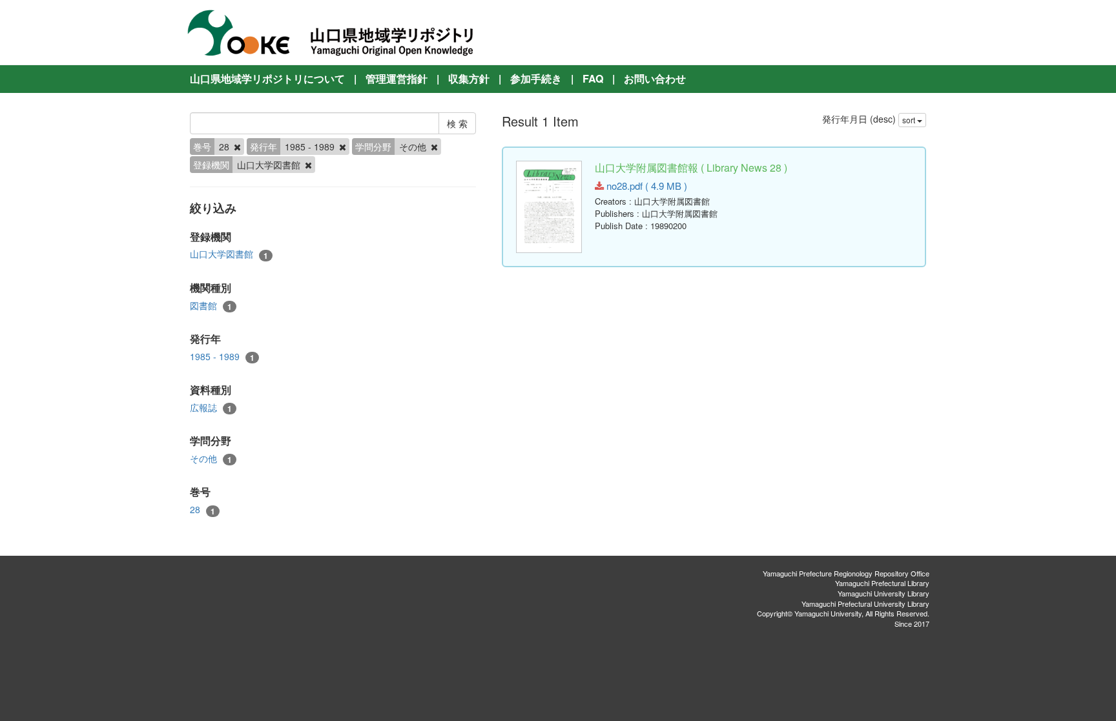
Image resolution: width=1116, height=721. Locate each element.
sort (909, 119)
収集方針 (469, 78)
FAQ (593, 78)
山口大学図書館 (229, 254)
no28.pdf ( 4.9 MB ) (645, 185)
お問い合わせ (655, 78)
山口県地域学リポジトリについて (267, 78)
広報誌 (211, 407)
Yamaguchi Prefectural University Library (865, 603)
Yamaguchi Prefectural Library (882, 583)
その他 (211, 458)
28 (202, 509)
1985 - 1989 (222, 356)
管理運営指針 (397, 78)
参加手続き (536, 78)
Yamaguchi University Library (883, 593)
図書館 (211, 305)
